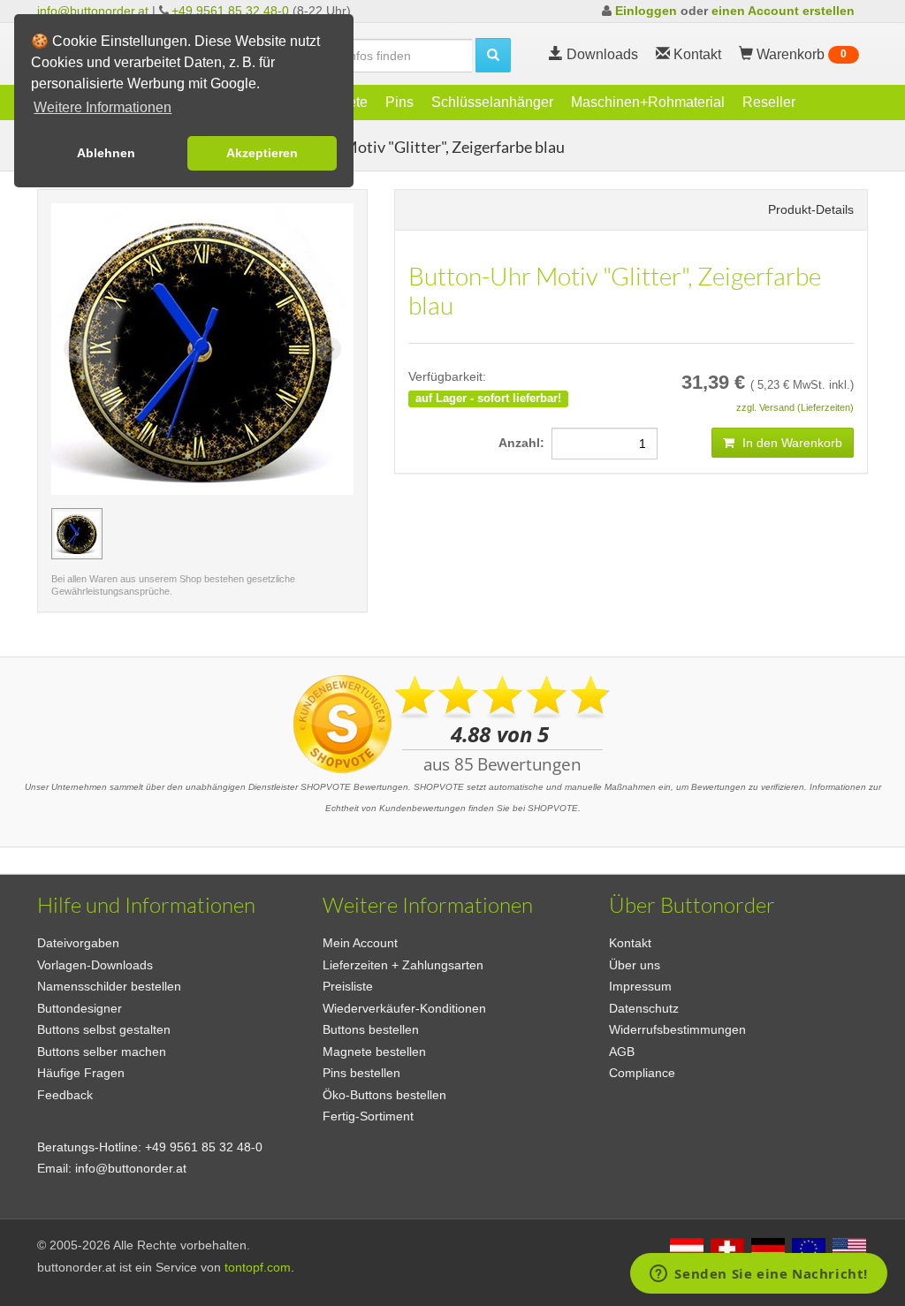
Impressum (640, 986)
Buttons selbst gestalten (104, 1029)
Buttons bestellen (371, 1029)
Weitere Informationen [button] (102, 107)
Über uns (634, 965)
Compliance (642, 1073)
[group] (77, 533)
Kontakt (630, 943)
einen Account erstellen (783, 11)
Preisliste (348, 986)
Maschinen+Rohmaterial (648, 102)
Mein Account (360, 943)
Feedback (65, 1095)
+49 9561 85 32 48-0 (230, 11)
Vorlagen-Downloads (95, 965)
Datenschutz (644, 1008)
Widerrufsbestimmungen (677, 1029)
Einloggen (646, 11)
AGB (622, 1051)
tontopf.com (257, 1267)
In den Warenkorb (790, 443)
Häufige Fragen (81, 1073)
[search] (493, 55)
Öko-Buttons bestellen (384, 1095)
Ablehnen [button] (106, 153)
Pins (399, 102)
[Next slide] (328, 349)
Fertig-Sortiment (368, 1116)
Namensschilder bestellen (109, 986)
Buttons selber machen (101, 1051)
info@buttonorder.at (92, 11)
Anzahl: (524, 443)
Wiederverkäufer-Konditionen (404, 1008)
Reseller (768, 102)
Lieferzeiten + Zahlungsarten (403, 965)
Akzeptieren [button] (262, 153)
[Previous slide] (76, 349)
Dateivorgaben (78, 943)
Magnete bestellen (374, 1051)
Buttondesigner (79, 1008)
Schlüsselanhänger (492, 102)
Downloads (600, 54)
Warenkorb (800, 54)
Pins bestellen (361, 1073)
